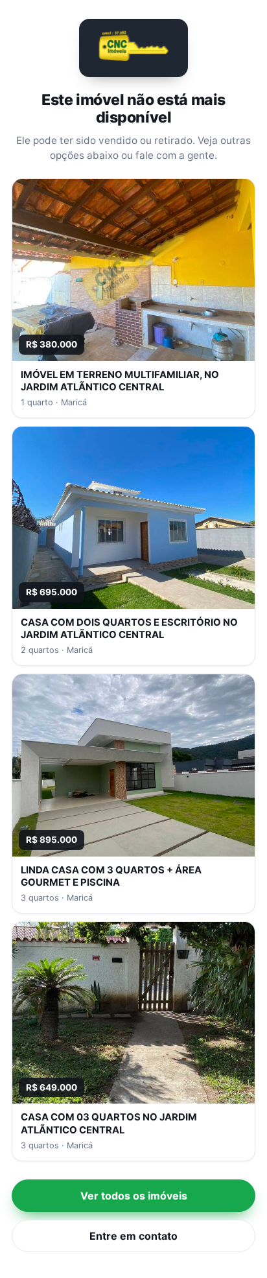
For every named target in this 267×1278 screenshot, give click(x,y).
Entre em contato (133, 1235)
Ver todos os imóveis (133, 1195)
